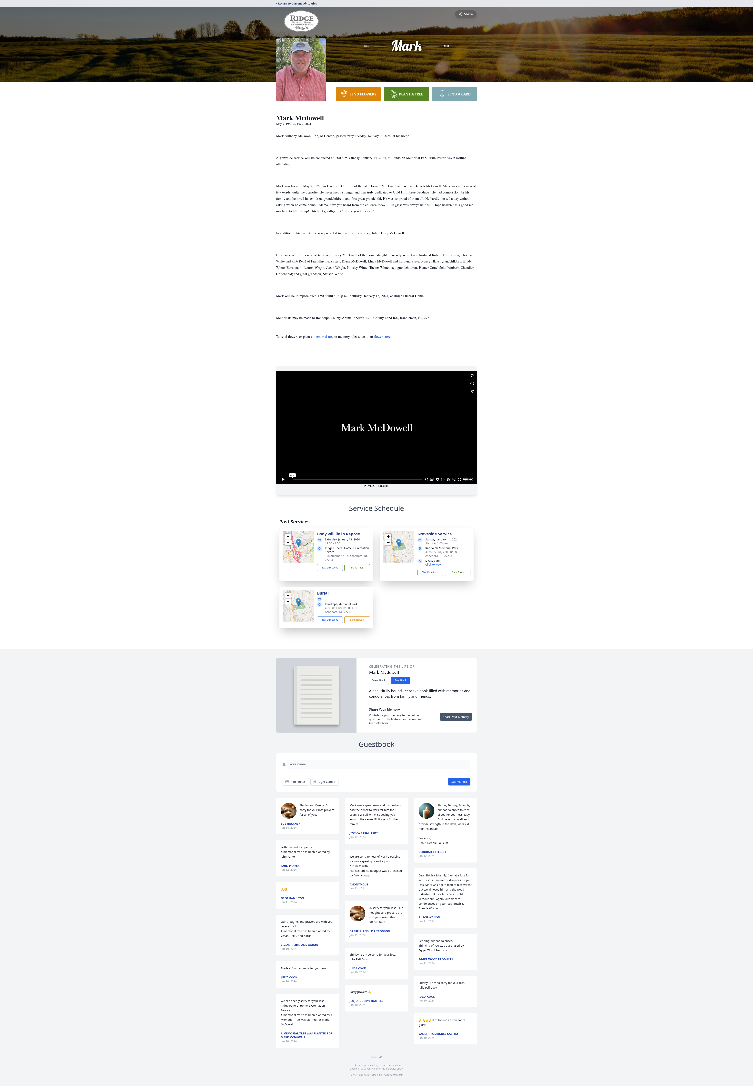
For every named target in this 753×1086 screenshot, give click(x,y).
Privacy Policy (365, 1068)
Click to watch (434, 564)
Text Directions (330, 567)
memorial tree (323, 336)
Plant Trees (357, 567)
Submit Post (459, 782)
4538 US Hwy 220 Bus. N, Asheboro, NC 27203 (441, 554)
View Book (379, 680)
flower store (382, 336)
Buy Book (401, 680)
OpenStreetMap (380, 1075)
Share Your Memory (456, 717)
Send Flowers (357, 619)
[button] (298, 543)
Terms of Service (387, 1068)
